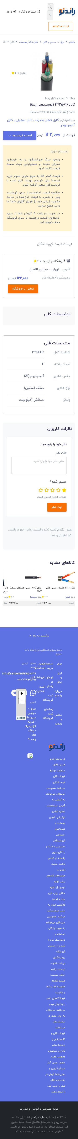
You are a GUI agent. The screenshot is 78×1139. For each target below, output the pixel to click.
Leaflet (21, 718)
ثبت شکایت (43, 689)
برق (62, 42)
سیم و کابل (49, 42)
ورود (9, 12)
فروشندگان (43, 677)
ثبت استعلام (61, 26)
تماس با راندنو (60, 719)
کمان (67, 597)
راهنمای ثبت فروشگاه (52, 713)
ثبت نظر (57, 507)
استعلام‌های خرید (52, 666)
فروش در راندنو (52, 681)
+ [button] (21, 694)
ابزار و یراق (60, 677)
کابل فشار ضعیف (28, 42)
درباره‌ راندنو (60, 693)
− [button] (21, 700)
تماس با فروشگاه (23, 289)
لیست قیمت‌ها (22, 135)
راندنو (71, 42)
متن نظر (61, 453)
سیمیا (33, 597)
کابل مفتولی (22, 120)
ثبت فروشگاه (28, 12)
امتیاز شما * (58, 482)
